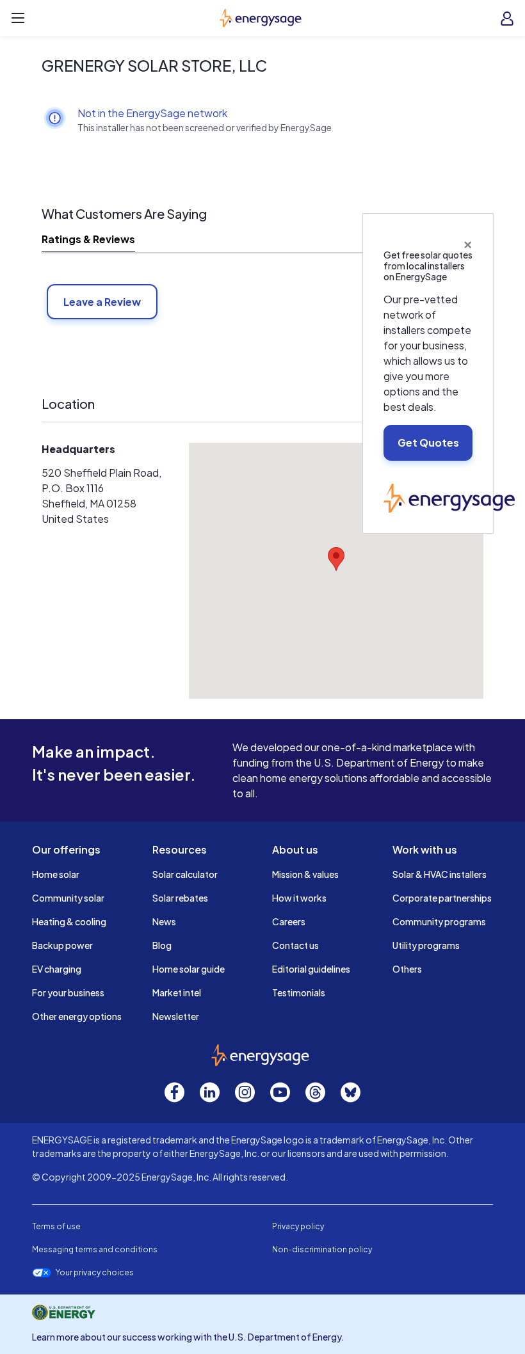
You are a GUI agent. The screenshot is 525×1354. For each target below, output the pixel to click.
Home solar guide (188, 969)
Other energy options (77, 1016)
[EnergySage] (449, 496)
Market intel (176, 992)
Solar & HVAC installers (439, 874)
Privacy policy (298, 1226)
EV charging (56, 969)
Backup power (62, 945)
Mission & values (305, 874)
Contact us (295, 945)
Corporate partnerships (442, 898)
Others (407, 969)
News (164, 921)
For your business (68, 992)
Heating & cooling (69, 921)
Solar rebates (180, 898)
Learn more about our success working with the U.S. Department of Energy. (188, 1336)
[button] (336, 559)
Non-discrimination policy (322, 1249)
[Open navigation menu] (18, 18)
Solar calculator (185, 874)
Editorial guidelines (311, 969)
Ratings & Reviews (88, 239)
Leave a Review (102, 301)
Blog (162, 945)
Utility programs (426, 945)
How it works (299, 898)
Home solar (55, 874)
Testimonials (298, 992)
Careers (288, 921)
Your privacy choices (95, 1272)
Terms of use (56, 1226)
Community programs (439, 921)
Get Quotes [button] (428, 442)
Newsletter (175, 1016)
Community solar (68, 898)
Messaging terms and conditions (95, 1249)
